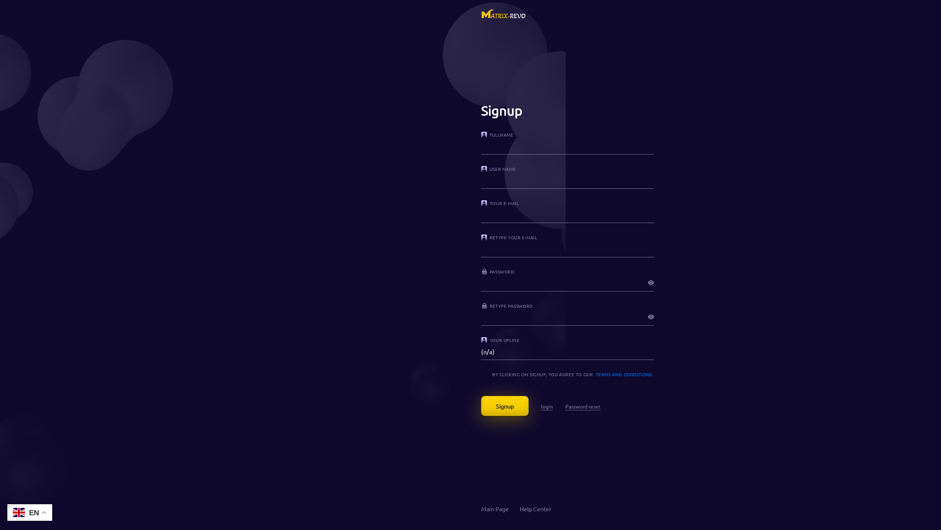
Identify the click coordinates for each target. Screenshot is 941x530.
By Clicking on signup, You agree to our (571, 374)
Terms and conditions (624, 374)
